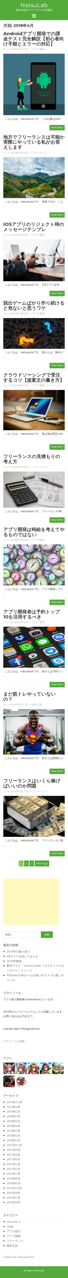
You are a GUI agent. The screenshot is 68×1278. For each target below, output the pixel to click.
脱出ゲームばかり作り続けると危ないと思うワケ (34, 305)
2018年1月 (13, 1140)
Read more (57, 127)
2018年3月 (13, 1131)
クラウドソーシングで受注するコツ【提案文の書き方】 (33, 377)
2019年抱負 (14, 961)
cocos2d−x (13, 1221)
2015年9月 (13, 1193)
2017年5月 (13, 1150)
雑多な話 (37, 704)
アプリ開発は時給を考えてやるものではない (34, 532)
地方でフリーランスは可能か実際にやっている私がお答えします (34, 142)
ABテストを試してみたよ (22, 956)
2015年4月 (13, 1202)
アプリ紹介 (14, 1231)
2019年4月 (13, 1107)
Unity (10, 1226)
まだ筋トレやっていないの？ (29, 696)
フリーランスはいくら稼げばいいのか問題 (31, 783)
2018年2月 (13, 1135)
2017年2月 (13, 1164)
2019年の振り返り (18, 951)
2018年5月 (13, 1121)
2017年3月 (13, 1159)
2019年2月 (13, 1111)
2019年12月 (14, 1102)
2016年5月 (13, 1183)
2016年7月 (13, 1174)
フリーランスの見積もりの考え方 (31, 459)
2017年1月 (13, 1169)
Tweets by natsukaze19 (18, 1257)
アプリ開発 (38, 49)
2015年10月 (14, 1188)
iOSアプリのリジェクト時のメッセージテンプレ (33, 226)
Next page (42, 863)
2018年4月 (13, 1126)
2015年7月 (13, 1198)
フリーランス (39, 152)
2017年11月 (14, 1145)
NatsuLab (34, 5)
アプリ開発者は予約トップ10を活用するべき (31, 614)
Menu (34, 16)
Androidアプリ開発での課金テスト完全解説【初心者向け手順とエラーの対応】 (33, 39)
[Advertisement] (31, 902)
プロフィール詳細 (13, 1041)
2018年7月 (13, 1116)
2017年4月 (13, 1155)
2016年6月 (13, 1178)
